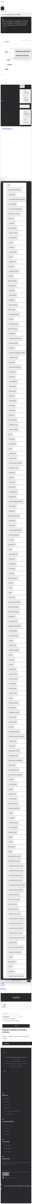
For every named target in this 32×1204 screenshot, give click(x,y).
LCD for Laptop (12, 942)
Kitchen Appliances (13, 611)
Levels (10, 957)
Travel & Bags (11, 961)
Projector (11, 597)
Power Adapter (12, 357)
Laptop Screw (12, 252)
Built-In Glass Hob (13, 731)
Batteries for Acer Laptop (15, 865)
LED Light (11, 477)
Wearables (11, 300)
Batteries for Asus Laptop (15, 870)
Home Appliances (12, 328)
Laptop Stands (12, 228)
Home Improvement (13, 606)
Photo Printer (12, 827)
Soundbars (11, 568)
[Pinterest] (8, 1084)
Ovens (10, 698)
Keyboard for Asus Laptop (15, 923)
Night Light (11, 487)
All (9, 185)
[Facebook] (8, 1074)
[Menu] (3, 176)
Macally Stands (12, 232)
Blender (10, 779)
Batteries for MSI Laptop (15, 889)
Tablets (10, 841)
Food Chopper (12, 784)
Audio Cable (11, 525)
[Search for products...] (3, 179)
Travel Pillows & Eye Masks (16, 976)
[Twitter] (8, 1076)
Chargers (11, 817)
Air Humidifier (12, 381)
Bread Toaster (12, 674)
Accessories (11, 194)
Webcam (10, 276)
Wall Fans (11, 415)
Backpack (11, 971)
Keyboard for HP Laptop (15, 933)
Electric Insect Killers (14, 463)
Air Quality (11, 362)
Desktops (11, 218)
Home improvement (13, 314)
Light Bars (11, 482)
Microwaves (12, 506)
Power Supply (12, 285)
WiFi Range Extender (14, 602)
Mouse (10, 256)
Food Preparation (13, 770)
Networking (11, 846)
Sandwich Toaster (13, 712)
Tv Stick (10, 539)
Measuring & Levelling (14, 952)
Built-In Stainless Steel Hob (16, 736)
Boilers (10, 664)
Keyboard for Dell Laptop (15, 928)
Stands (10, 837)
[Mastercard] (5, 1196)
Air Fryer (11, 659)
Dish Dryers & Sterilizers (15, 760)
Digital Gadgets (12, 280)
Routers (10, 583)
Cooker (10, 654)
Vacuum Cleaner (13, 429)
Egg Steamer (12, 683)
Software (11, 266)
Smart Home (11, 261)
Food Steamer (12, 688)
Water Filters (12, 798)
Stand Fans (11, 410)
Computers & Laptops (14, 213)
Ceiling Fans (12, 391)
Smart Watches (12, 304)
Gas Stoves (11, 746)
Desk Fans (11, 396)
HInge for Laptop (13, 909)
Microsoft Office (13, 271)
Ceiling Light (12, 458)
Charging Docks (13, 822)
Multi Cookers (12, 693)
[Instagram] (8, 1079)
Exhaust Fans (12, 400)
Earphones (11, 559)
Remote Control (12, 578)
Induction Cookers (13, 750)
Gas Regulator (12, 621)
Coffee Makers (12, 630)
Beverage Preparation (14, 626)
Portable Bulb (12, 491)
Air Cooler (11, 376)
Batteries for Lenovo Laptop (16, 885)
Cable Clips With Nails (14, 338)
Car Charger (12, 204)
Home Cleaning (12, 419)
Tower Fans (12, 372)
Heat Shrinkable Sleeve (15, 530)
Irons (10, 434)
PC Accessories (12, 237)
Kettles (10, 640)
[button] (27, 92)
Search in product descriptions (11, 1020)
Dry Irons (11, 439)
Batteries (11, 290)
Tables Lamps (12, 496)
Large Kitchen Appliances (15, 501)
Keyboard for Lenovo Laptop (16, 937)
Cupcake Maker (12, 678)
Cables (10, 242)
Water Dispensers (13, 650)
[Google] (8, 1081)
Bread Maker (12, 669)
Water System (12, 794)
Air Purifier (12, 386)
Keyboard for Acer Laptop (16, 918)
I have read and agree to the (14, 1177)
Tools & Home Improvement (15, 947)
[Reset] (2, 8)
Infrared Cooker (13, 755)
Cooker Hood (12, 741)
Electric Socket (13, 343)
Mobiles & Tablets (13, 803)
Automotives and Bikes (14, 189)
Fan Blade (11, 348)
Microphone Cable (13, 535)
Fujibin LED (11, 472)
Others (10, 319)
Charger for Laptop (13, 894)
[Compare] (5, 81)
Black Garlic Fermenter (15, 774)
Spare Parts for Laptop (14, 856)
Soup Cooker (12, 717)
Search (4, 1007)
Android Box (11, 544)
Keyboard (11, 247)
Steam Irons (12, 443)
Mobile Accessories (13, 808)
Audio (10, 549)
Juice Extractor (13, 635)
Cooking (10, 726)
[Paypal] (5, 1200)
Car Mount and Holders (15, 208)
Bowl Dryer (11, 765)
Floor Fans (11, 405)
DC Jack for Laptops (13, 899)
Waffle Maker (12, 722)
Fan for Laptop (12, 904)
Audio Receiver (12, 554)
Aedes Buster (12, 453)
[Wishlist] (5, 78)
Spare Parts (11, 511)
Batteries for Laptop (14, 861)
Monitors (11, 223)
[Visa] (5, 1193)
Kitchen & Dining (13, 324)
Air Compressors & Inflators (16, 199)
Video (10, 592)
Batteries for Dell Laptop (15, 875)
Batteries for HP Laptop (15, 880)
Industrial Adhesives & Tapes (16, 352)
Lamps (10, 448)
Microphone (12, 563)
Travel (10, 966)
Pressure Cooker (13, 702)
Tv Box (10, 587)
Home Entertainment (13, 515)
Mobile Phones (12, 832)
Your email (4, 1168)
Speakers (11, 573)
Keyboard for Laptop (14, 913)
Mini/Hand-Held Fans (14, 367)
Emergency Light (13, 467)
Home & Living (12, 309)
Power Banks (12, 295)
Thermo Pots (12, 645)
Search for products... (6, 981)
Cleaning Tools (12, 424)
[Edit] (3, 19)
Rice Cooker (12, 707)
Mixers (10, 789)
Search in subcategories (10, 1018)
